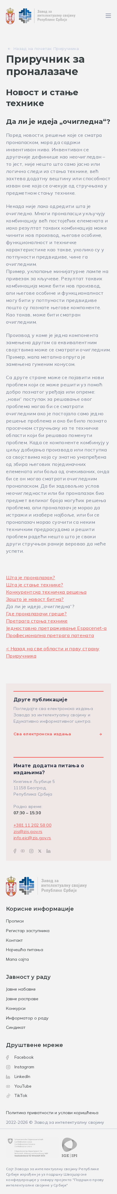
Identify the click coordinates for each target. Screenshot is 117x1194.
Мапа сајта (17, 959)
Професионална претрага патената (50, 635)
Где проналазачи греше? (36, 614)
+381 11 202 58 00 (32, 825)
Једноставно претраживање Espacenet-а (56, 628)
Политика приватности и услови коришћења (52, 1112)
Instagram (24, 1067)
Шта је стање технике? (34, 585)
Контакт (14, 940)
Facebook (24, 1057)
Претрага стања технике (37, 621)
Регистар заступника (28, 930)
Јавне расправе (22, 998)
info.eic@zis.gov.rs (32, 838)
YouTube (23, 1086)
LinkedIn (22, 1076)
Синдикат (16, 1027)
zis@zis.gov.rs (28, 831)
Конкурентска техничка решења (46, 592)
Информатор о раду (27, 1018)
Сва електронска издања (42, 733)
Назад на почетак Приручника (46, 48)
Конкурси (16, 1008)
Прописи (15, 921)
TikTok (20, 1095)
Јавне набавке (21, 989)
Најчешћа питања (24, 949)
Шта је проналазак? (30, 577)
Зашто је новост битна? (35, 599)
